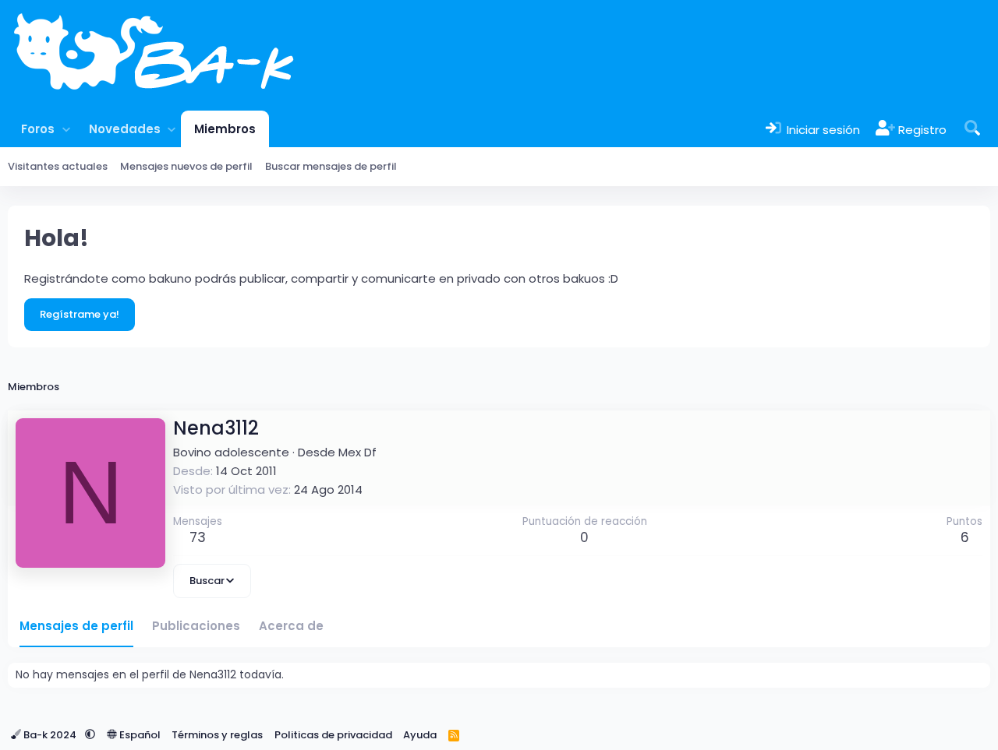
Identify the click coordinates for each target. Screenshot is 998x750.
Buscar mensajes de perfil (331, 166)
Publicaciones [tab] (196, 626)
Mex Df (357, 452)
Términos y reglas (217, 734)
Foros (38, 129)
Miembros (225, 129)
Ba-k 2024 (50, 734)
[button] (66, 129)
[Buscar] (972, 129)
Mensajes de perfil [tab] (76, 626)
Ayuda (420, 734)
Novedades (125, 129)
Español (139, 734)
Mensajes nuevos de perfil (186, 166)
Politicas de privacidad (333, 734)
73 (197, 537)
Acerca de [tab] (291, 626)
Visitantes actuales (58, 166)
